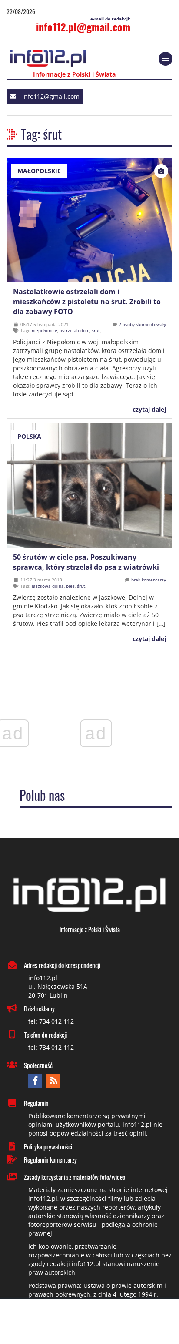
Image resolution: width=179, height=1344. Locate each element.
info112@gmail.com (51, 96)
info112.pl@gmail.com (83, 26)
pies (70, 586)
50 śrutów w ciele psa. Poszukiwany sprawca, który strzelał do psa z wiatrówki (86, 562)
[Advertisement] (89, 1322)
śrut (96, 330)
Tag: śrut (41, 134)
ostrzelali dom (75, 330)
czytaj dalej (148, 409)
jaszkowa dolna (48, 586)
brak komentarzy (148, 580)
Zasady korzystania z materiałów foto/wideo (74, 1177)
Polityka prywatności (48, 1146)
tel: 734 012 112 (51, 1021)
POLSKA (29, 436)
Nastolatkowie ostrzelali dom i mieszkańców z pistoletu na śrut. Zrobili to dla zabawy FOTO (87, 301)
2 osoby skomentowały (142, 324)
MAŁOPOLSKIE (39, 171)
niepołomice (44, 330)
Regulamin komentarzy (50, 1159)
